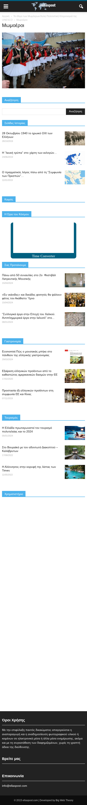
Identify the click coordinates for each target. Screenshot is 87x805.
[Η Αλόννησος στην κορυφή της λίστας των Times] (75, 472)
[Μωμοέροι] (43, 87)
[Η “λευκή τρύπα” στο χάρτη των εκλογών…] (75, 158)
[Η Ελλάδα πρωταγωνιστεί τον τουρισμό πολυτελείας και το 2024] (75, 433)
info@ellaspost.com (14, 785)
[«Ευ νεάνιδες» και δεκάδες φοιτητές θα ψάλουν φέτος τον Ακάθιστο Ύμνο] (75, 300)
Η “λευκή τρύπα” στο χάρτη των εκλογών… (29, 152)
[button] (81, 6)
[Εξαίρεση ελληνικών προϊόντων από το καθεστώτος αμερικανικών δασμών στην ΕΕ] (75, 376)
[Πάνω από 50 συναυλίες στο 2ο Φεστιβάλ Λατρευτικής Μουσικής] (75, 280)
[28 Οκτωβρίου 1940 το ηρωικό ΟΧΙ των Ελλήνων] (75, 138)
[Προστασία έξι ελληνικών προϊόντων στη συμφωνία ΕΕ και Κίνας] (75, 396)
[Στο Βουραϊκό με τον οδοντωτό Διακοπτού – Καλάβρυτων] (75, 452)
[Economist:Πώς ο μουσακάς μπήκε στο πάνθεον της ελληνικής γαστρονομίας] (75, 357)
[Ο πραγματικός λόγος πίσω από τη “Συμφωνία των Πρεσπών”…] (75, 177)
